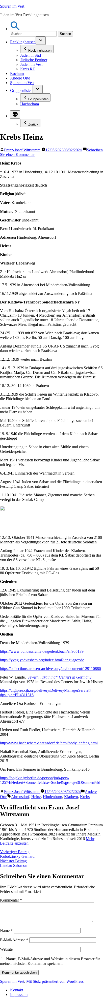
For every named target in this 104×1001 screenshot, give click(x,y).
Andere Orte (20, 78)
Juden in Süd (30, 55)
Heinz (36, 796)
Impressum (19, 994)
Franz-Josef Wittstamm (22, 150)
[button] (15, 29)
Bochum (17, 73)
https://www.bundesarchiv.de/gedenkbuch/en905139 (42, 651)
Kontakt (16, 990)
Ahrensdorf (20, 796)
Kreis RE (27, 69)
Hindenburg (52, 796)
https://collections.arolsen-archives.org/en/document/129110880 (50, 668)
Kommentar (11, 900)
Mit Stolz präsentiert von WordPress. (55, 981)
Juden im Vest (31, 64)
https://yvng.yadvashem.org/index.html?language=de (42, 660)
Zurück (33, 124)
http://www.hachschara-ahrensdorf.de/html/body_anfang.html (49, 743)
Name (6, 930)
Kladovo (71, 796)
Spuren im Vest (12, 6)
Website (6, 949)
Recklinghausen (23, 42)
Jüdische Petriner (33, 60)
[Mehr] (15, 114)
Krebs (85, 796)
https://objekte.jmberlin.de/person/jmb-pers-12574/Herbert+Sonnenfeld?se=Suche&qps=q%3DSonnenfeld (50, 780)
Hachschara (29, 104)
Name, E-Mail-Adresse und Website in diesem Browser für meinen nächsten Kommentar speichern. (50, 961)
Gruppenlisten (21, 90)
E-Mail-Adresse (14, 940)
